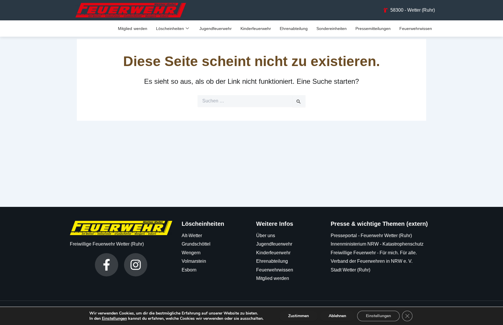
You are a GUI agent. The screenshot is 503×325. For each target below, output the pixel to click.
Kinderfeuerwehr (255, 28)
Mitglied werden (132, 28)
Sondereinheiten (331, 28)
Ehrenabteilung (294, 28)
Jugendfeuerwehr (215, 28)
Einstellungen (114, 318)
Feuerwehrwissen (415, 28)
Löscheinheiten (170, 28)
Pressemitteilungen (373, 28)
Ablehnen (337, 316)
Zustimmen (298, 316)
